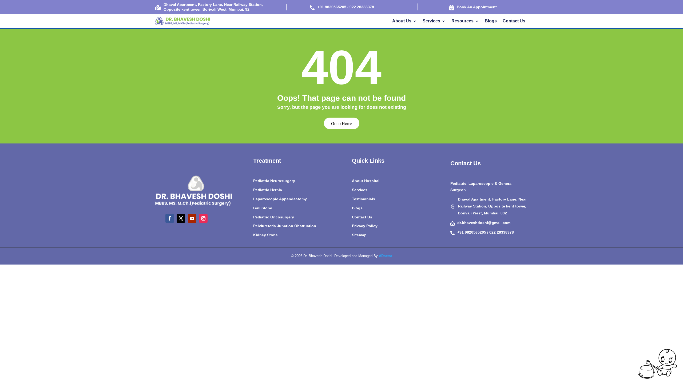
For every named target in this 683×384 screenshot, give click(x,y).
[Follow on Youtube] (192, 218)
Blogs (491, 21)
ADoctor (385, 256)
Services (431, 21)
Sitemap (359, 235)
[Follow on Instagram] (203, 218)
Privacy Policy (365, 226)
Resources (462, 21)
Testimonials (363, 199)
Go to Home (341, 123)
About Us (401, 21)
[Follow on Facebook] (169, 218)
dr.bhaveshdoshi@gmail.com (483, 223)
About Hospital (365, 181)
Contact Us (514, 21)
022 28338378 (501, 232)
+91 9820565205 (472, 232)
